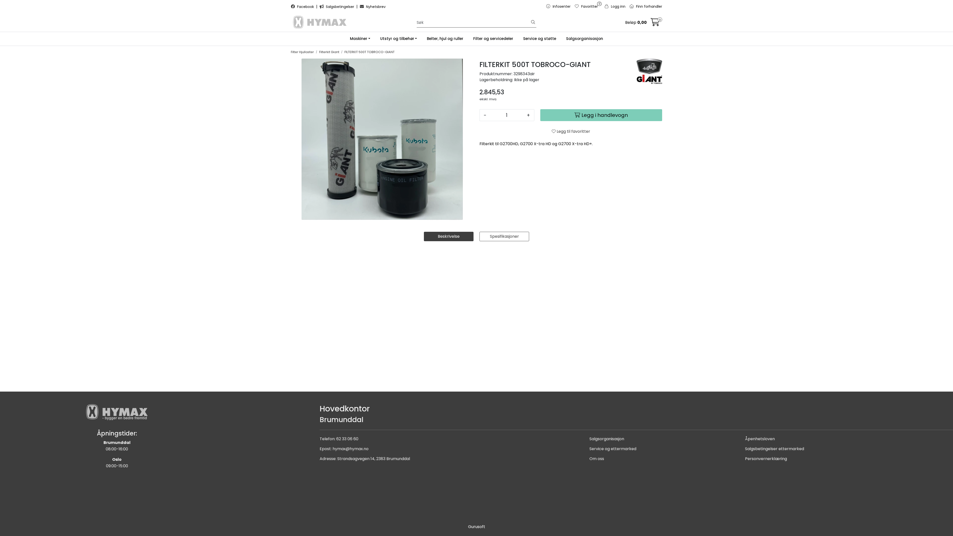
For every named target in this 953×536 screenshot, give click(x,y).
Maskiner (358, 38)
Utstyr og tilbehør (397, 38)
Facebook (305, 6)
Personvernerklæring (766, 459)
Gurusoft (476, 527)
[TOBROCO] (649, 71)
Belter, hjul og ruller (445, 38)
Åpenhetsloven (760, 439)
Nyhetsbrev (375, 6)
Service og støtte (539, 38)
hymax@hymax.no (351, 449)
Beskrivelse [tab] (449, 236)
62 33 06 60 (347, 439)
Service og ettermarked (612, 449)
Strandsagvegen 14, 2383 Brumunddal (373, 459)
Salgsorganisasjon (584, 38)
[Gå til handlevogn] (655, 24)
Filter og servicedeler (493, 38)
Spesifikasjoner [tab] (504, 236)
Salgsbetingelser (340, 6)
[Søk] (533, 23)
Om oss (596, 459)
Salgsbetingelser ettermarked (774, 449)
